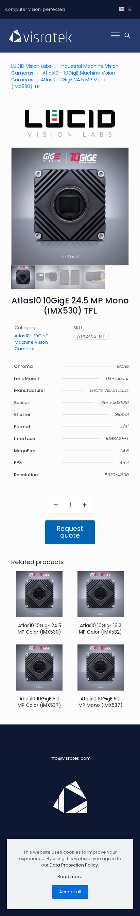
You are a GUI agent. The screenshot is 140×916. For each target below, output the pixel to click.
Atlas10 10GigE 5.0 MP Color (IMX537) (39, 702)
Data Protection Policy (74, 865)
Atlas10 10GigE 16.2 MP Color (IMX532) (100, 628)
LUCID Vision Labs (31, 66)
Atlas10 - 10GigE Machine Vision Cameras (31, 342)
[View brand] (70, 139)
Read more (70, 876)
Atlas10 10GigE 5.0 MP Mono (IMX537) (100, 702)
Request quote (70, 532)
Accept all (70, 892)
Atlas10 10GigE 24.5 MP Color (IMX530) (39, 628)
